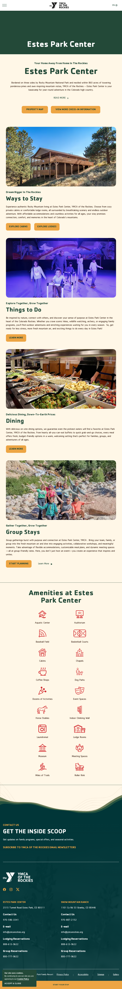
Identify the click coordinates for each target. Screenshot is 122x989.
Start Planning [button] (18, 565)
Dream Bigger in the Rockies (23, 192)
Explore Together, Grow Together (27, 303)
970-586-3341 (11, 920)
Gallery (116, 975)
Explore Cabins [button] (18, 228)
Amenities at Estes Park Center (61, 597)
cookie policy (23, 979)
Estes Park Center (61, 45)
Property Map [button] (35, 110)
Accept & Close (12, 983)
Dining (15, 422)
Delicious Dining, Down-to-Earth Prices (30, 415)
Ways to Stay (24, 199)
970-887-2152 (69, 920)
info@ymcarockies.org (14, 932)
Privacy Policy (63, 975)
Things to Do (23, 310)
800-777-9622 (10, 957)
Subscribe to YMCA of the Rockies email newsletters (39, 847)
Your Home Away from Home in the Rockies (61, 63)
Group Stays (23, 533)
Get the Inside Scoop (34, 832)
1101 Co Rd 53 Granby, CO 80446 (78, 908)
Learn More (43, 564)
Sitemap (100, 975)
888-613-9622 (10, 944)
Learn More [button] (17, 339)
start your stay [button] (61, 985)
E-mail (7, 927)
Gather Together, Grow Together (26, 526)
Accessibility (83, 975)
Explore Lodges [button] (46, 228)
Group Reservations (15, 951)
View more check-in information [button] (75, 110)
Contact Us (10, 914)
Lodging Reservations (16, 939)
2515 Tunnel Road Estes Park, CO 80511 (24, 908)
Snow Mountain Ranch (75, 902)
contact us (11, 825)
